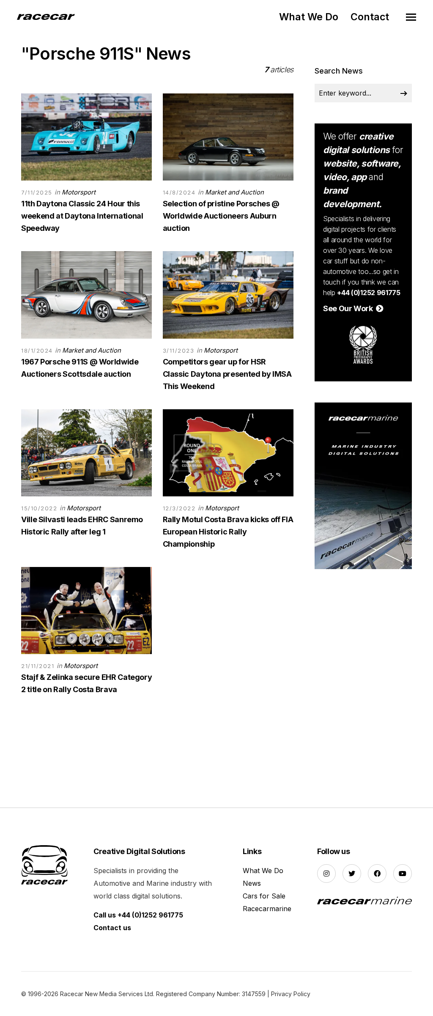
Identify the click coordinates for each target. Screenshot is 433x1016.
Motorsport (79, 192)
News (252, 883)
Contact (370, 17)
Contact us (112, 927)
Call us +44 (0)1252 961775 (138, 915)
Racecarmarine (267, 908)
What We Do (308, 17)
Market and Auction (234, 192)
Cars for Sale (264, 896)
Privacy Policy (290, 993)
